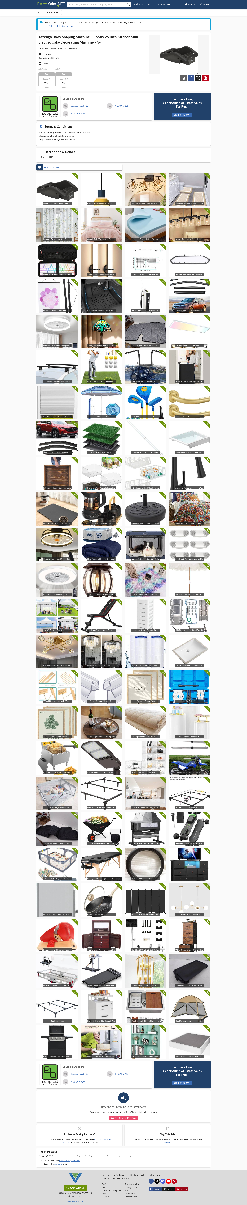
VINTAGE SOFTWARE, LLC (82, 1193)
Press (127, 1190)
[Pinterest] (174, 1181)
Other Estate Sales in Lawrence (63, 26)
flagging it (167, 1142)
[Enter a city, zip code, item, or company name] (128, 4)
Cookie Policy (131, 1196)
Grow (111, 1190)
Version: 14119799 (75, 1201)
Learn (104, 1187)
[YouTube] (168, 1181)
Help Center (130, 1193)
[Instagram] (162, 1181)
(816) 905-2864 (122, 106)
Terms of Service (132, 1184)
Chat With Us (77, 1188)
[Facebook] (151, 1181)
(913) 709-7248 (77, 113)
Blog (104, 1193)
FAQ (104, 1184)
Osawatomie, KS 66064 (69, 1160)
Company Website (79, 106)
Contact (105, 1196)
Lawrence (58, 1164)
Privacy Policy (131, 1187)
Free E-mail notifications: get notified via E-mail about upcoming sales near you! (123, 1176)
